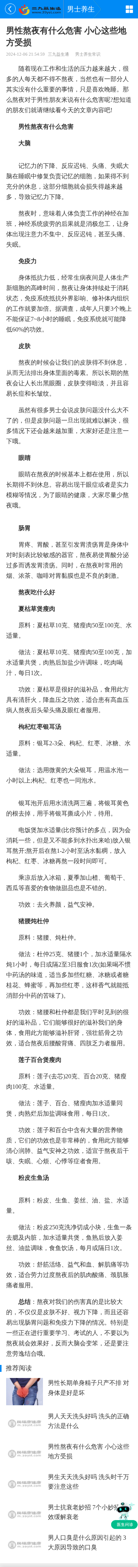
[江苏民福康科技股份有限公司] (40, 9)
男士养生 (81, 9)
